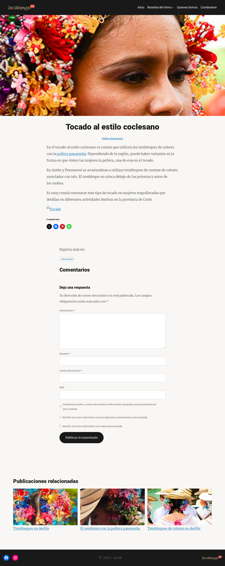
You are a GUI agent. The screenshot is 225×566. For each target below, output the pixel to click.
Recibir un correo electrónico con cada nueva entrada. (93, 426)
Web (62, 387)
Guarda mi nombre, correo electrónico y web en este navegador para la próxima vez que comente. (109, 406)
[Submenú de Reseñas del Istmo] (173, 7)
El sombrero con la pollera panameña (110, 528)
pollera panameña (71, 154)
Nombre (65, 353)
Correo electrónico (70, 370)
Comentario (67, 310)
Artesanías (67, 259)
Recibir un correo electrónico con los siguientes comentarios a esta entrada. (105, 417)
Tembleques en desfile (31, 528)
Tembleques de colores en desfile (173, 528)
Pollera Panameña (112, 138)
